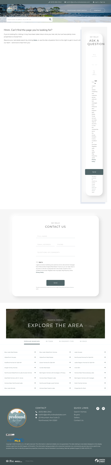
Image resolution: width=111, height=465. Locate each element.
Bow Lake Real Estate (11, 352)
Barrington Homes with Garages (84, 378)
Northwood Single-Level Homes (49, 383)
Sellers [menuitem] (40, 10)
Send (94, 172)
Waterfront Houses (10, 357)
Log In (96, 2)
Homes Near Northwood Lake (14, 383)
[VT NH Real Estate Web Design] (100, 461)
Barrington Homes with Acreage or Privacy (52, 373)
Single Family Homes (11, 367)
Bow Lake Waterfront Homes (48, 352)
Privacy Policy (40, 272)
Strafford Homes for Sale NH (13, 362)
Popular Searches (32, 341)
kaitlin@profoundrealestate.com (78, 2)
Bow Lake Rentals (10, 388)
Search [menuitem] (21, 10)
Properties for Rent (80, 388)
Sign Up (102, 2)
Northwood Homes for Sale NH (83, 357)
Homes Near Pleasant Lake (47, 378)
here (35, 40)
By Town (49, 341)
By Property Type (66, 341)
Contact (97, 10)
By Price (83, 341)
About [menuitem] (60, 10)
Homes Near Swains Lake (47, 388)
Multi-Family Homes (80, 383)
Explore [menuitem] (51, 10)
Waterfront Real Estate (46, 357)
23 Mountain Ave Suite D (49, 419)
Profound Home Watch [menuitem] (77, 10)
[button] (50, 19)
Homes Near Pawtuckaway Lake (84, 373)
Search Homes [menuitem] (80, 412)
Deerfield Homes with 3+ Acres (14, 378)
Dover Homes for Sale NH (47, 362)
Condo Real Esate (44, 367)
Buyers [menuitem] (31, 10)
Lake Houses (78, 352)
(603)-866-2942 (56, 2)
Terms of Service (70, 287)
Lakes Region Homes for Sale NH (84, 362)
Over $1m (77, 367)
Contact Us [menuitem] (78, 420)
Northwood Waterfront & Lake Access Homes (18, 373)
